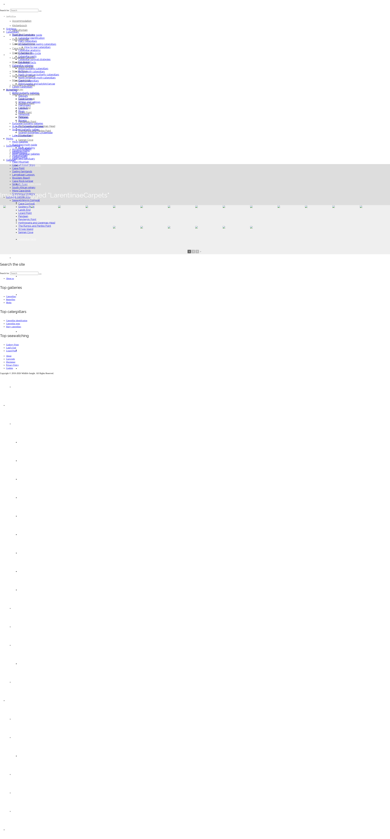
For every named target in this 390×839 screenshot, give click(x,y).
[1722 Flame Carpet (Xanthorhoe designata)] (44, 215)
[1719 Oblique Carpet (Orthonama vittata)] (16, 215)
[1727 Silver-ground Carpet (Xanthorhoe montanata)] (153, 215)
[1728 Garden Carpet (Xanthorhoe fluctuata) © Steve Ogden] (181, 215)
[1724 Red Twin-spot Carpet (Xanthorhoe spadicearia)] (71, 215)
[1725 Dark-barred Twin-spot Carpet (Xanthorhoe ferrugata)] (126, 215)
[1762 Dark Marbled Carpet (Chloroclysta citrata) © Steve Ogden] (263, 236)
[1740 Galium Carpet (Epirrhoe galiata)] (373, 215)
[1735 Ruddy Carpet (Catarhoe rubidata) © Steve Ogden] (236, 215)
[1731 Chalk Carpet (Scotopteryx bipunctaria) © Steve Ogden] (208, 215)
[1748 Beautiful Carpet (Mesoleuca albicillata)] (126, 236)
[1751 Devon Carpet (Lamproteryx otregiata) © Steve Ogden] (181, 236)
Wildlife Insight (16, 16)
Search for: (5, 273)
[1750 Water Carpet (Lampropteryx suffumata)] (153, 236)
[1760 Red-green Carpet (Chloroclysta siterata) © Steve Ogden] (208, 236)
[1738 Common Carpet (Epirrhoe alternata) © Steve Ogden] (291, 215)
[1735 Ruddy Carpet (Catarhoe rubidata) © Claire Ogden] (263, 215)
